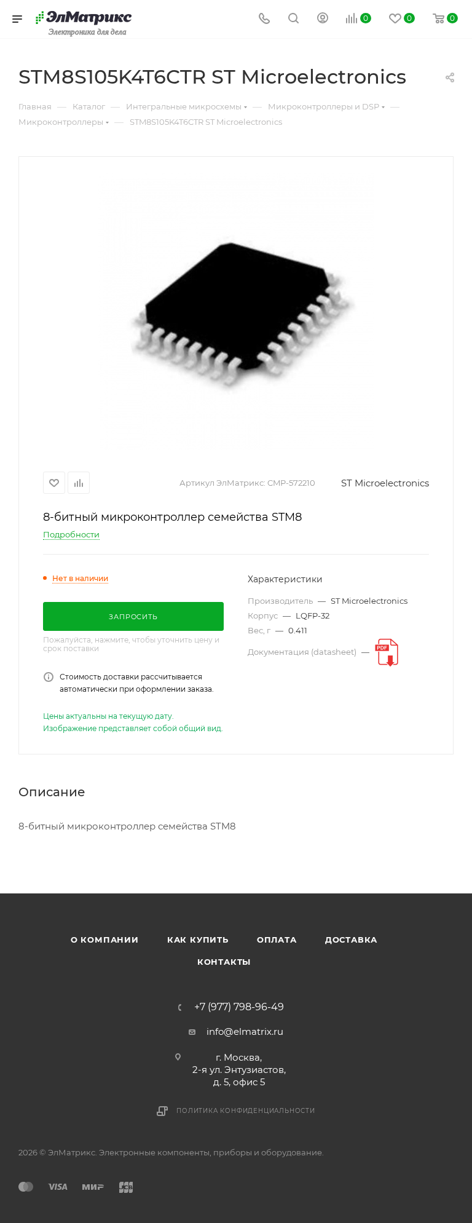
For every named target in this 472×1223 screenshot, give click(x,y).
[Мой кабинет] (322, 19)
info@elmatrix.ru (244, 1031)
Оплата (277, 939)
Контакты (224, 962)
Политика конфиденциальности (245, 1111)
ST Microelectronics (385, 483)
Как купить (198, 939)
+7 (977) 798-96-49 (239, 1007)
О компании (105, 939)
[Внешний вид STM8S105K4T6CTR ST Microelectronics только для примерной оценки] (236, 311)
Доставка (351, 939)
